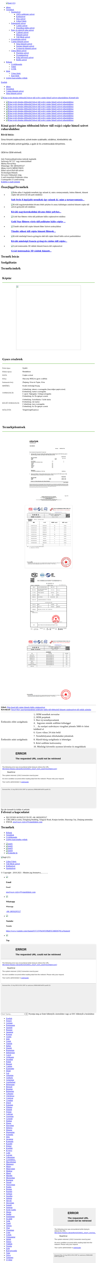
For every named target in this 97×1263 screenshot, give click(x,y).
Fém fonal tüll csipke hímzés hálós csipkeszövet (26, 707)
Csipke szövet (21, 26)
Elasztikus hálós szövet (25, 28)
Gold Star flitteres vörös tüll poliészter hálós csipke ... (38, 221)
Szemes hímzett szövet (25, 46)
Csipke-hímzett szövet (20, 41)
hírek (8, 71)
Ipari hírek (15, 76)
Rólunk (9, 62)
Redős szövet (21, 60)
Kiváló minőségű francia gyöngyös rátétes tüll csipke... (39, 241)
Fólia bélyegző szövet (24, 57)
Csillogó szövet (22, 32)
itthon (8, 7)
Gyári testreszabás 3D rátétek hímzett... (31, 251)
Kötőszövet (20, 16)
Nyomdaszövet (22, 55)
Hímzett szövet (22, 35)
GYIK (13, 69)
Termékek (10, 10)
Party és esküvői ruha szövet (22, 30)
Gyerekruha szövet (18, 39)
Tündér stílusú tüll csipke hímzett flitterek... (33, 231)
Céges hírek (16, 73)
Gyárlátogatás (16, 64)
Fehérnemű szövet (18, 23)
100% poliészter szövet (25, 14)
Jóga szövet (20, 19)
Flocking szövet (22, 53)
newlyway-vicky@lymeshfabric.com (27, 822)
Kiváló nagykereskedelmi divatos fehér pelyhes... (36, 211)
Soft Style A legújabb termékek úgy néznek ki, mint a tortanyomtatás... (47, 199)
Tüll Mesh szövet (23, 37)
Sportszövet (15, 12)
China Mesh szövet (18, 51)
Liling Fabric (21, 21)
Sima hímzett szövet (24, 44)
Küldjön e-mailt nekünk (10, 182)
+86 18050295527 (13, 911)
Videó (13, 67)
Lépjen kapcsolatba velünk (16, 78)
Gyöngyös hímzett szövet (26, 48)
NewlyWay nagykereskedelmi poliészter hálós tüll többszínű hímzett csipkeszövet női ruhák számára (51, 710)
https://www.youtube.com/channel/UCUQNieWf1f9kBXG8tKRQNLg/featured (38, 931)
